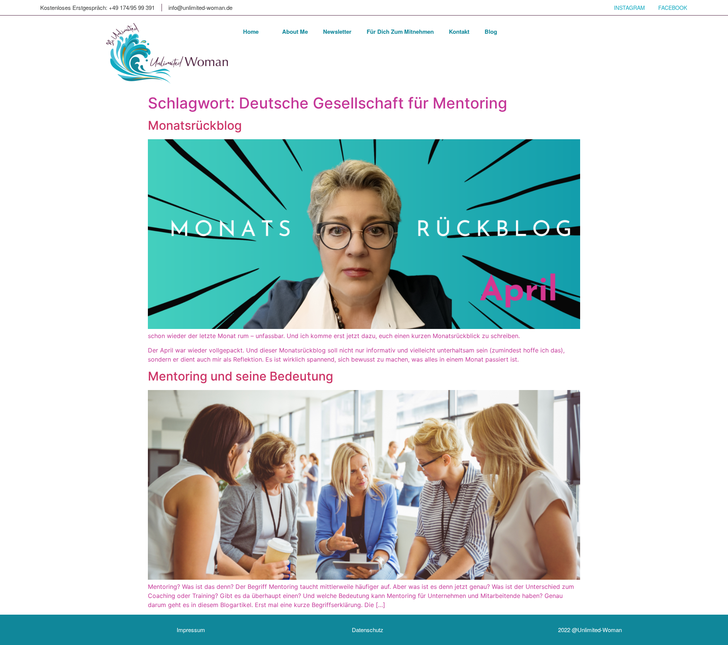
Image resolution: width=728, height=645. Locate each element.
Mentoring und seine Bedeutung (240, 376)
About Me (295, 31)
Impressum (191, 630)
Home (251, 31)
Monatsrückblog (195, 125)
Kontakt (459, 31)
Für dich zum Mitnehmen (400, 31)
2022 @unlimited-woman (590, 630)
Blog (491, 31)
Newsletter (337, 31)
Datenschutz (367, 630)
